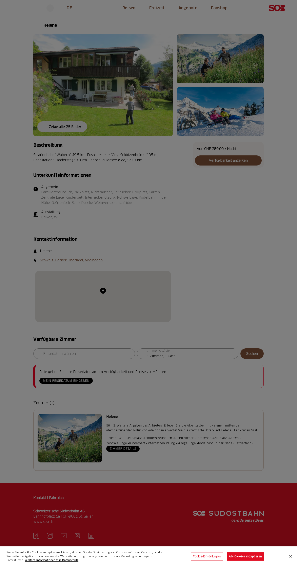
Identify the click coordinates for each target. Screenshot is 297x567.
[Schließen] (290, 556)
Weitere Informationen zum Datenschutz (51, 560)
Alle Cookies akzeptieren (245, 556)
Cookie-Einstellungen (207, 556)
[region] (148, 556)
